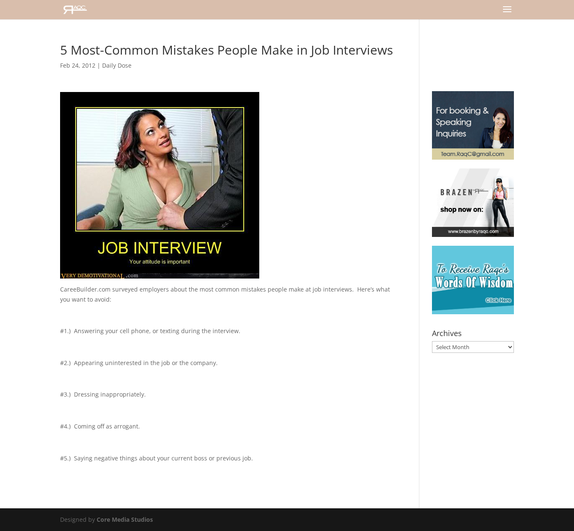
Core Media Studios (125, 519)
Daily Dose (117, 65)
